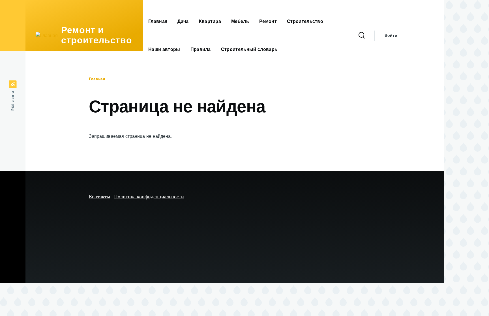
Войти (391, 36)
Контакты (99, 196)
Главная (97, 79)
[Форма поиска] (361, 35)
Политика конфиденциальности (149, 196)
